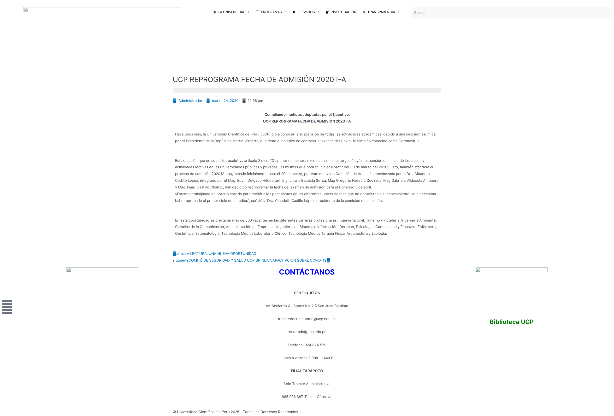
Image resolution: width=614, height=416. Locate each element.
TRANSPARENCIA (381, 12)
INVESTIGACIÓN (344, 12)
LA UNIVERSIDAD (231, 12)
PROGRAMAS (271, 12)
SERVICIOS (306, 12)
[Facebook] (7, 307)
